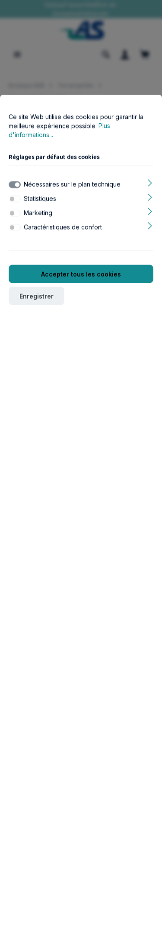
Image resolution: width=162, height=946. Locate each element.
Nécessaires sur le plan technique (72, 184)
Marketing (38, 212)
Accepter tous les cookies (81, 274)
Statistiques (40, 198)
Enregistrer (36, 296)
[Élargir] (150, 182)
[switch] (15, 198)
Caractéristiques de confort (63, 226)
